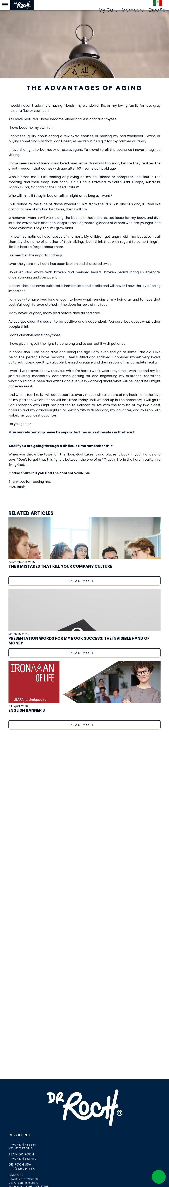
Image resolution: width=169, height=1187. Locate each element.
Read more (83, 580)
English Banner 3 (26, 710)
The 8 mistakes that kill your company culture (60, 566)
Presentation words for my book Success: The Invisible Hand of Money (79, 641)
